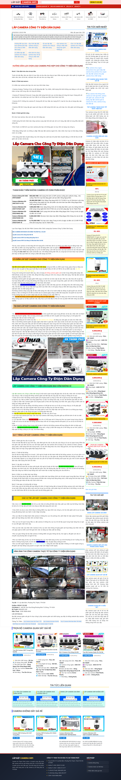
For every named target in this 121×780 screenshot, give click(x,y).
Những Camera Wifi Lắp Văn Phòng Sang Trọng (97, 545)
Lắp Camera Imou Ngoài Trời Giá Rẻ (97, 80)
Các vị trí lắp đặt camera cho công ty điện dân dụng (77, 45)
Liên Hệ (76, 6)
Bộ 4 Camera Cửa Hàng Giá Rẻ (69, 652)
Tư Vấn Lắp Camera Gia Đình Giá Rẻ (22, 692)
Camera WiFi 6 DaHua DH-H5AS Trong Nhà (46, 733)
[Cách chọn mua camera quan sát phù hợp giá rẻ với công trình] (107, 16)
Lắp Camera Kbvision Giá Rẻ (51, 621)
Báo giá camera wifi (57, 6)
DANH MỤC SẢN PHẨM (22, 6)
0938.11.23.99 (96, 2)
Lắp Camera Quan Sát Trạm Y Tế (32, 621)
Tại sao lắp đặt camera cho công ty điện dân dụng (49, 45)
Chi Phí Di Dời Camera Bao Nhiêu (97, 50)
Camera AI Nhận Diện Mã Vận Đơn (96, 137)
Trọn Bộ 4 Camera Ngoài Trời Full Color (96, 326)
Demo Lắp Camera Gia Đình (97, 513)
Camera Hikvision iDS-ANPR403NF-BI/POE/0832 (67, 733)
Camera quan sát (41, 6)
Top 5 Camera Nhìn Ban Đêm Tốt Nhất (71, 621)
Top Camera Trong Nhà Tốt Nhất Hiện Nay (97, 107)
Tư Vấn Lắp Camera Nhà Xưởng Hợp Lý (46, 692)
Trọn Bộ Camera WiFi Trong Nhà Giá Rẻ (23, 651)
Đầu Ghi (68, 6)
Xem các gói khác (91, 489)
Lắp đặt (24, 2)
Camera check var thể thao (95, 766)
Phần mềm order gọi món (95, 770)
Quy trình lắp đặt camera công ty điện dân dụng (34, 45)
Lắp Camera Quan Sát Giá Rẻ (97, 575)
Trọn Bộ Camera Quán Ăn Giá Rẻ (97, 374)
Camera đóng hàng (93, 762)
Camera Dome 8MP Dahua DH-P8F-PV (96, 276)
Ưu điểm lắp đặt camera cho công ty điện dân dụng (21, 54)
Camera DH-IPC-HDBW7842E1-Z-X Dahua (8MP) (97, 227)
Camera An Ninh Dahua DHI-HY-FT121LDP (96, 184)
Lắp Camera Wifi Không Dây (94, 692)
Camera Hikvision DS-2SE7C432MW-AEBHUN (90, 733)
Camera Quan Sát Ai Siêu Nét (97, 606)
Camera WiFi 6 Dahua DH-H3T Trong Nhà (22, 733)
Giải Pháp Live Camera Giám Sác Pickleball (24, 624)
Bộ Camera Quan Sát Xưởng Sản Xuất (97, 462)
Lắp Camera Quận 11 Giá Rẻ (45, 624)
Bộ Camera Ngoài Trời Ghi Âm (96, 419)
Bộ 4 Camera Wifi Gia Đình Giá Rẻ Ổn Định (46, 650)
